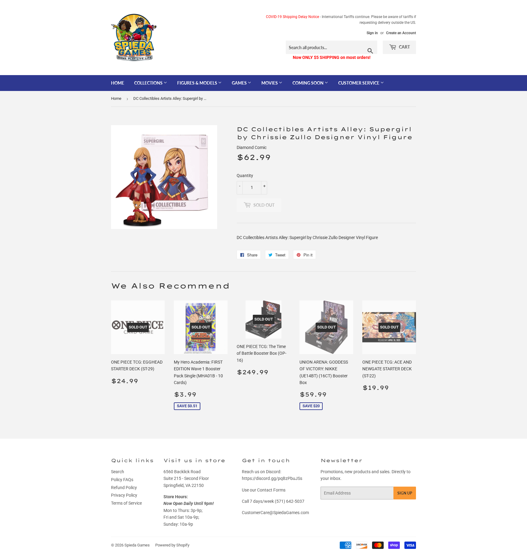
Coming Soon (308, 82)
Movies (270, 82)
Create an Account (401, 33)
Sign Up (404, 493)
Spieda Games (137, 545)
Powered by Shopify (172, 545)
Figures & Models (197, 82)
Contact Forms (271, 490)
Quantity (245, 175)
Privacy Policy (124, 495)
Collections (148, 82)
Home (117, 82)
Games (240, 82)
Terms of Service (126, 503)
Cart (404, 46)
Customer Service (359, 82)
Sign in (372, 33)
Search (117, 471)
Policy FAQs (122, 479)
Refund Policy (124, 487)
